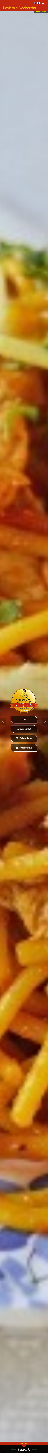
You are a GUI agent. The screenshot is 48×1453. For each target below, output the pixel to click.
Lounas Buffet (24, 729)
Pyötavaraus (25, 747)
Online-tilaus (25, 738)
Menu (24, 719)
